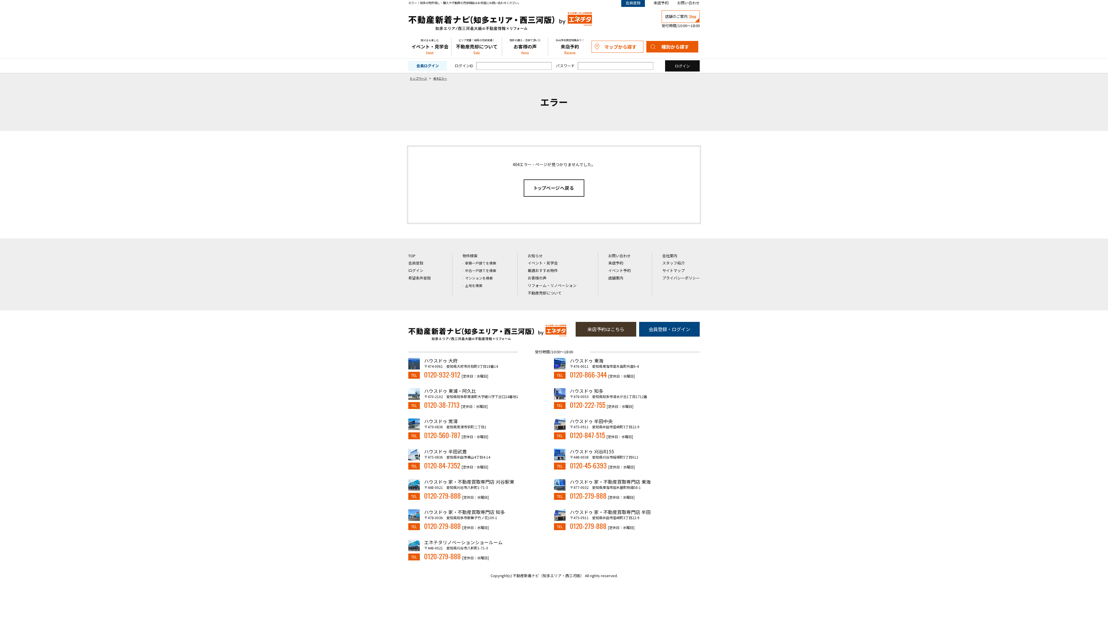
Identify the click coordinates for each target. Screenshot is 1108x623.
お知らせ (535, 255)
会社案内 (669, 255)
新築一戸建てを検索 (480, 262)
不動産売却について (476, 46)
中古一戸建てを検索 (480, 270)
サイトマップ (673, 270)
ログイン (415, 270)
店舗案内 (615, 278)
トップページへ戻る (554, 188)
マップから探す (620, 46)
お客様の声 (525, 46)
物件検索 (470, 255)
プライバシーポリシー (681, 278)
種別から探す (675, 46)
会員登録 (415, 263)
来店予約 (661, 2)
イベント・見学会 (429, 46)
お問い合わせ (688, 2)
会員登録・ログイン (669, 329)
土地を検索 (473, 285)
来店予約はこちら (605, 329)
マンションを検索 (479, 277)
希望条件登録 (419, 278)
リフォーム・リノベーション (552, 285)
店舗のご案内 (680, 16)
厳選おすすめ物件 (543, 270)
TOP (411, 255)
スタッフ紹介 (673, 263)
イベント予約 (619, 270)
